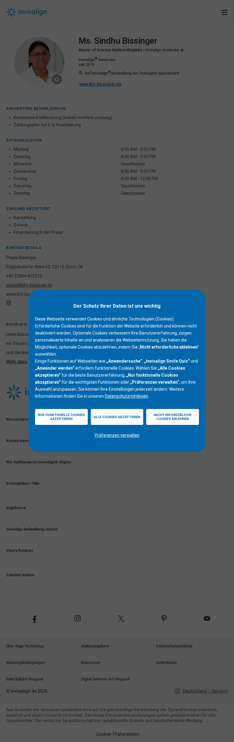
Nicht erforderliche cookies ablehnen (172, 417)
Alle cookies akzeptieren (117, 417)
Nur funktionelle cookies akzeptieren (61, 417)
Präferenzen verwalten (117, 435)
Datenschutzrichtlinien (126, 396)
